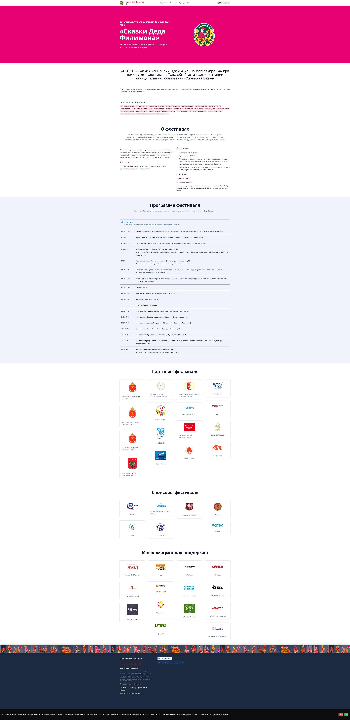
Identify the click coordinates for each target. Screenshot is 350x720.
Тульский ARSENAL (217, 596)
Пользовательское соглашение (131, 684)
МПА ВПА (161, 535)
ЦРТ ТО (217, 414)
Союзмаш (132, 514)
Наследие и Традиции (217, 435)
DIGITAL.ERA (161, 443)
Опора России (161, 464)
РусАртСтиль (217, 456)
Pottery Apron (189, 458)
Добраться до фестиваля (128, 162)
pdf (189, 153)
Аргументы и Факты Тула (217, 616)
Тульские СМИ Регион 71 (132, 575)
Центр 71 (161, 634)
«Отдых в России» (189, 617)
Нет (341, 714)
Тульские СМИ (161, 592)
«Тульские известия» (189, 596)
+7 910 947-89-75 (183, 178)
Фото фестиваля (166, 658)
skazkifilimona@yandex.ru (185, 182)
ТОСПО (217, 515)
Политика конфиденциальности (131, 693)
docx (194, 153)
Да (346, 714)
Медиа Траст (160, 613)
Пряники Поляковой (189, 515)
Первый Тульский (132, 596)
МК (161, 575)
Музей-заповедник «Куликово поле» (185, 436)
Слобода (218, 575)
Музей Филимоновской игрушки (171, 663)
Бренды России (132, 619)
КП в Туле (189, 575)
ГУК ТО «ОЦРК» (160, 420)
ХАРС (132, 535)
